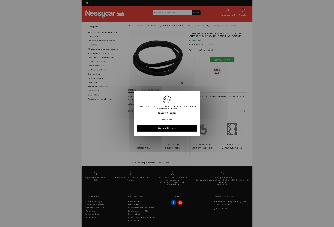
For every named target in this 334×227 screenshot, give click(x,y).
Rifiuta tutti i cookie (167, 113)
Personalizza (167, 119)
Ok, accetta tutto (167, 128)
